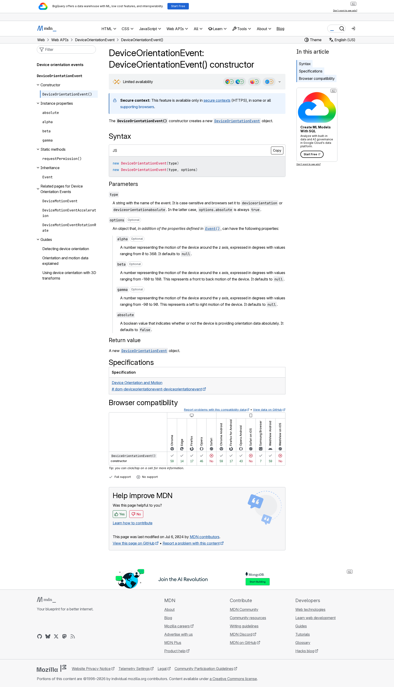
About (169, 609)
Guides (301, 626)
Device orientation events (60, 64)
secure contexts (217, 100)
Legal (162, 668)
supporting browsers (137, 106)
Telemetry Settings (134, 668)
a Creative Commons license (233, 678)
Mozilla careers (177, 626)
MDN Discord (241, 634)
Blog (280, 28)
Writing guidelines (244, 626)
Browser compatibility (317, 78)
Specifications (310, 71)
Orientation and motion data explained (65, 261)
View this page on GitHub (134, 543)
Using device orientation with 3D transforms (69, 275)
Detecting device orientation (65, 248)
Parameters (123, 184)
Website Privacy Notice (91, 668)
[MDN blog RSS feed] (72, 636)
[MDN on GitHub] (39, 636)
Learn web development (315, 617)
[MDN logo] (46, 600)
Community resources (248, 617)
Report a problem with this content (191, 543)
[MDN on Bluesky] (48, 636)
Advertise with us (178, 634)
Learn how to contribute (132, 523)
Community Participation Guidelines (204, 668)
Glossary (302, 642)
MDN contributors (204, 536)
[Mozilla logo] (51, 668)
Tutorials (302, 634)
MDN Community (244, 609)
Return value (125, 340)
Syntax (305, 63)
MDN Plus (172, 642)
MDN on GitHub (243, 642)
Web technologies (310, 609)
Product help (175, 651)
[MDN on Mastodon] (64, 636)
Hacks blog (304, 651)
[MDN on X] (56, 636)
